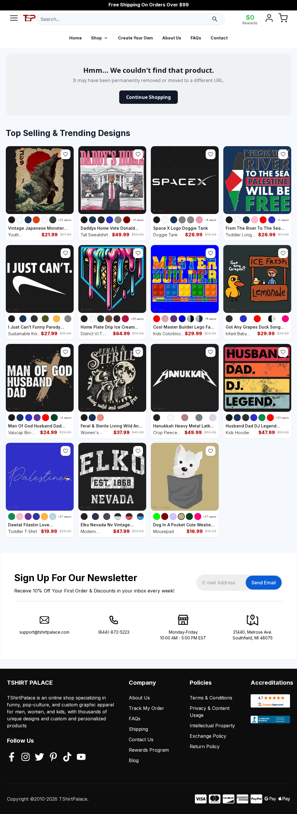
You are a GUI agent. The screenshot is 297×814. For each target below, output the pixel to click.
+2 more (65, 417)
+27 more (64, 516)
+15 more (64, 220)
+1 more (283, 220)
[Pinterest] (53, 757)
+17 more (209, 516)
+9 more (210, 318)
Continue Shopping (148, 97)
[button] (65, 154)
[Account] (269, 19)
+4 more (138, 220)
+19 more (137, 318)
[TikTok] (67, 757)
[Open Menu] (14, 19)
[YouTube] (81, 757)
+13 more (282, 417)
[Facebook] (11, 757)
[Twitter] (39, 757)
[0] (283, 19)
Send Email (263, 582)
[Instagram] (25, 757)
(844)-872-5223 (113, 632)
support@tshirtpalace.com (44, 632)
